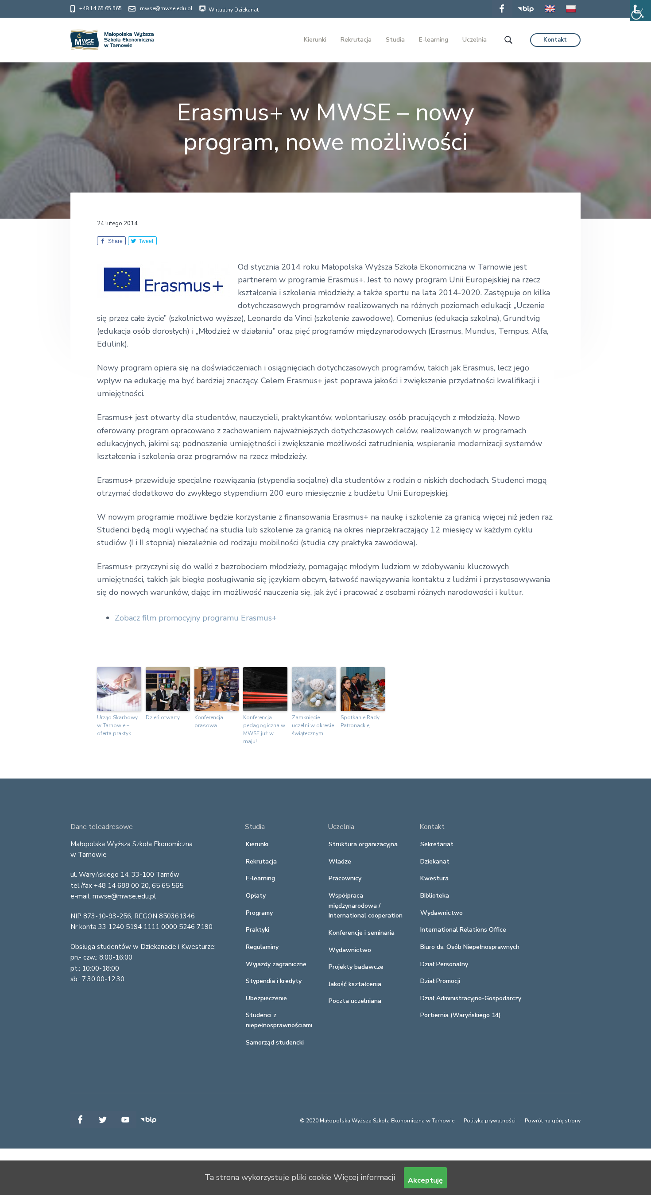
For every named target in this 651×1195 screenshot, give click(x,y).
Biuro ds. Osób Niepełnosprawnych (469, 947)
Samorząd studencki (275, 1042)
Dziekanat (435, 861)
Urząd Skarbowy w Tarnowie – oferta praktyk (117, 725)
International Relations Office (463, 929)
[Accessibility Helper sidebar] (640, 10)
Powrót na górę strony (553, 1120)
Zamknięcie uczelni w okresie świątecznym (313, 725)
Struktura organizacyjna (363, 844)
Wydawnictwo (350, 950)
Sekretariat (436, 844)
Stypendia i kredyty (274, 981)
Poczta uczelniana (355, 1001)
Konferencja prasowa (208, 721)
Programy (259, 913)
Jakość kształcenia (355, 984)
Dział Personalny (444, 964)
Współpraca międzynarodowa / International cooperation (366, 905)
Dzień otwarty (163, 717)
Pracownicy (345, 878)
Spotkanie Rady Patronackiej (360, 721)
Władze (340, 861)
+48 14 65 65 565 (100, 8)
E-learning (260, 878)
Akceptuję (425, 1180)
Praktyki (257, 929)
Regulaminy (262, 947)
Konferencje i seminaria (362, 933)
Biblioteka (434, 895)
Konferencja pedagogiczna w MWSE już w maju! (264, 729)
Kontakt (555, 40)
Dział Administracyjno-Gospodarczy (470, 998)
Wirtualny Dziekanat (233, 9)
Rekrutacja (261, 861)
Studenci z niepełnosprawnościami (279, 1020)
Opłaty (256, 895)
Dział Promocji (440, 981)
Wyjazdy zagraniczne (276, 964)
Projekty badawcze (356, 967)
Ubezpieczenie (266, 998)
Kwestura (434, 878)
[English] (550, 15)
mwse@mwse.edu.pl (166, 8)
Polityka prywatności (489, 1120)
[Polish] (571, 15)
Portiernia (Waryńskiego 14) (460, 1015)
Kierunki (257, 844)
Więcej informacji (364, 1177)
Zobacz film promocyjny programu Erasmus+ (196, 618)
